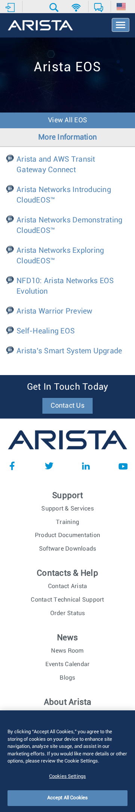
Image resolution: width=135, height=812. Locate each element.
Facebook (12, 465)
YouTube (123, 465)
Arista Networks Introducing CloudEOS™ (63, 195)
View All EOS (67, 120)
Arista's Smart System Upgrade (69, 351)
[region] (67, 761)
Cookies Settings (67, 776)
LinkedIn (85, 465)
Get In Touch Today (67, 387)
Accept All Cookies (67, 797)
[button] (55, 8)
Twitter (49, 465)
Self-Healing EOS (45, 331)
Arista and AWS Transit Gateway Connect (55, 165)
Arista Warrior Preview (54, 311)
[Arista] (40, 26)
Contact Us (67, 405)
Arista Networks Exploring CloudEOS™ (60, 256)
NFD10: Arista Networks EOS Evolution (65, 286)
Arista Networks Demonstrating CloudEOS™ (69, 225)
